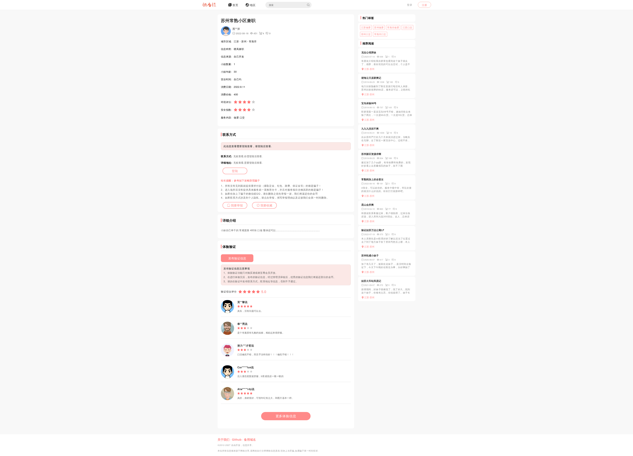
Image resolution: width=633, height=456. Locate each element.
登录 (409, 4)
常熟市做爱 (393, 27)
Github (236, 439)
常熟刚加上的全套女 (372, 179)
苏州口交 (366, 34)
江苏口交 (407, 27)
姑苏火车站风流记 (371, 281)
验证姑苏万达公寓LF (372, 230)
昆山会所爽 (367, 204)
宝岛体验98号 (368, 103)
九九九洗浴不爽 (370, 128)
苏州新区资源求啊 (371, 154)
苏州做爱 (379, 27)
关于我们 (223, 439)
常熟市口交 (380, 34)
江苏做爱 (366, 27)
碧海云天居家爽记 (371, 78)
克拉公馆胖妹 (368, 52)
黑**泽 (236, 29)
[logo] (213, 5)
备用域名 (250, 439)
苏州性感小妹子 (370, 255)
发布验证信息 (237, 258)
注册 (424, 5)
